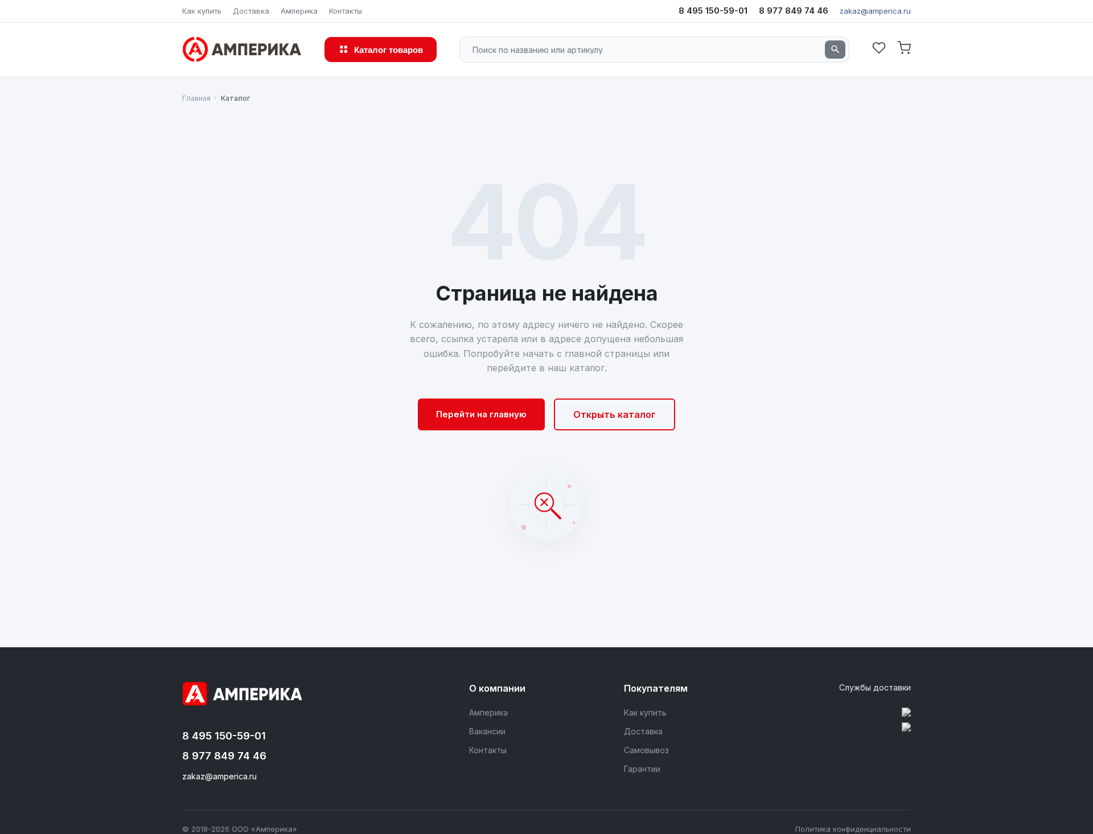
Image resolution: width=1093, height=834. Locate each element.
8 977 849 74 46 (793, 10)
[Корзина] (904, 49)
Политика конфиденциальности (853, 828)
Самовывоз (646, 750)
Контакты (345, 10)
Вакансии (487, 731)
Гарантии (642, 769)
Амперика (299, 10)
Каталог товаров (388, 49)
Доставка (251, 10)
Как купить (201, 10)
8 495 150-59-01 (713, 10)
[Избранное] (879, 49)
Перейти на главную (481, 414)
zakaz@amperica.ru (875, 10)
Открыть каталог (614, 414)
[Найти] (835, 49)
